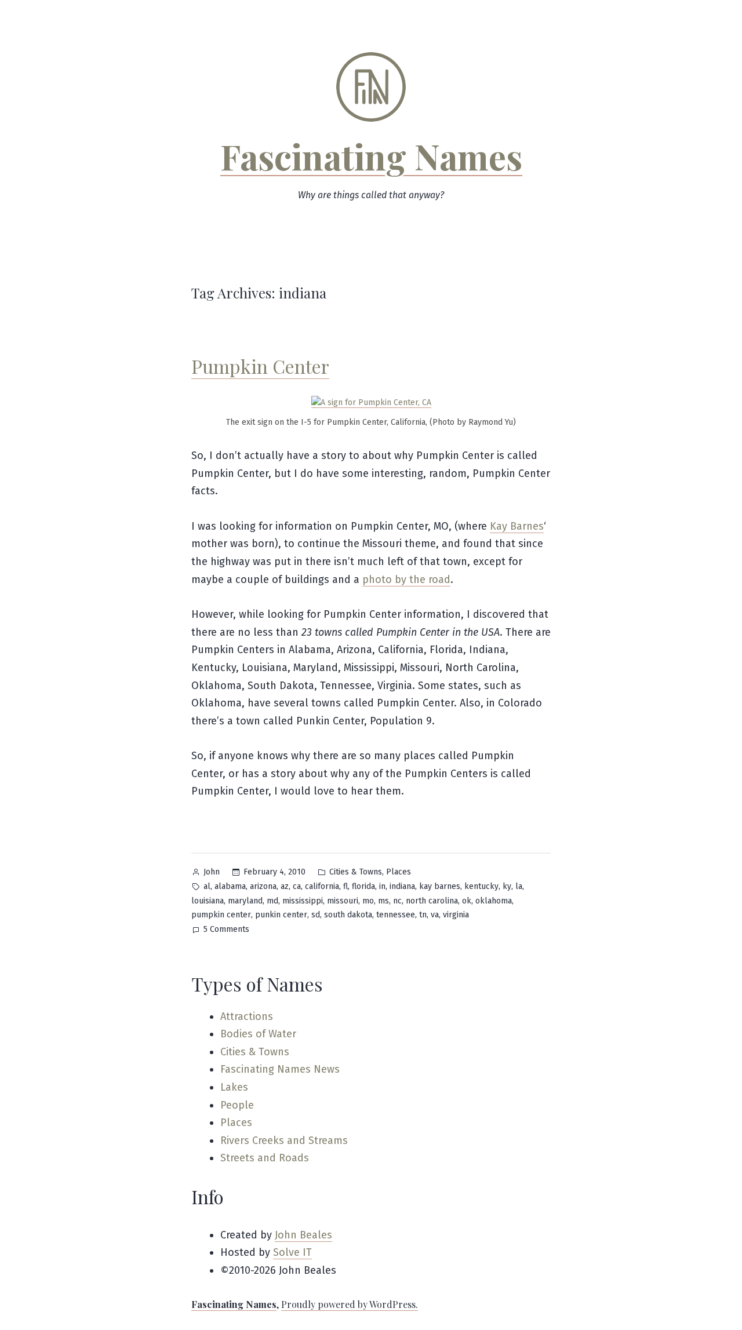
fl (345, 886)
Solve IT (292, 1252)
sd (315, 915)
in (382, 886)
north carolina (432, 901)
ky (507, 886)
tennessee (395, 915)
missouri (342, 901)
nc (397, 901)
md (272, 901)
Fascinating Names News (280, 1069)
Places (398, 872)
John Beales (303, 1235)
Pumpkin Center (260, 366)
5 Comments (226, 930)
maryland (245, 901)
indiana (402, 886)
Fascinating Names (371, 156)
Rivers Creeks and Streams (284, 1140)
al (206, 886)
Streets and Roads (264, 1158)
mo (368, 901)
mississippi (302, 901)
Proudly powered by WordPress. (349, 1304)
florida (363, 886)
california (322, 886)
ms (383, 901)
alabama (230, 886)
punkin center (281, 915)
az (285, 886)
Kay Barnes (517, 526)
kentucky (481, 886)
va (435, 915)
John (211, 872)
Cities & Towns (355, 872)
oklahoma (493, 901)
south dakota (348, 915)
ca (297, 886)
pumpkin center (221, 915)
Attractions (246, 1016)
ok (466, 901)
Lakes (234, 1087)
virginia (456, 915)
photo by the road (406, 579)
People (237, 1105)
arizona (263, 886)
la (518, 886)
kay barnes (439, 886)
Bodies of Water (258, 1033)
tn (423, 915)
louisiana (207, 901)
